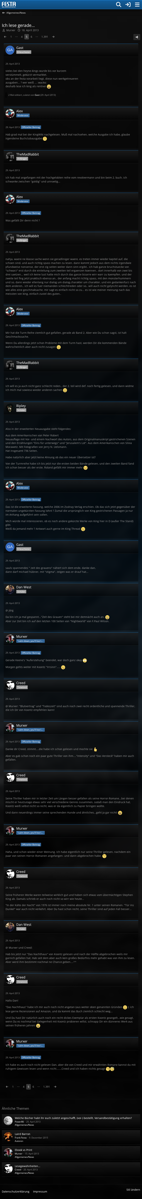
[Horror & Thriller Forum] (8, 4)
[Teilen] (136, 37)
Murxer (18, 1153)
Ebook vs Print (23, 1150)
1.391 (44, 36)
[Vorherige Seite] (5, 37)
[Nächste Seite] (53, 37)
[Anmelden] (128, 4)
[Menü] (137, 4)
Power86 (19, 1121)
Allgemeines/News (24, 1124)
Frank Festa (21, 1137)
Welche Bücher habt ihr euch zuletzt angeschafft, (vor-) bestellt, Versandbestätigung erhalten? (73, 1118)
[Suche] (118, 4)
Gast (37, 95)
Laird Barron (22, 1134)
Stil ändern (133, 1189)
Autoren (19, 1141)
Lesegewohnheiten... (27, 1166)
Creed (18, 1169)
